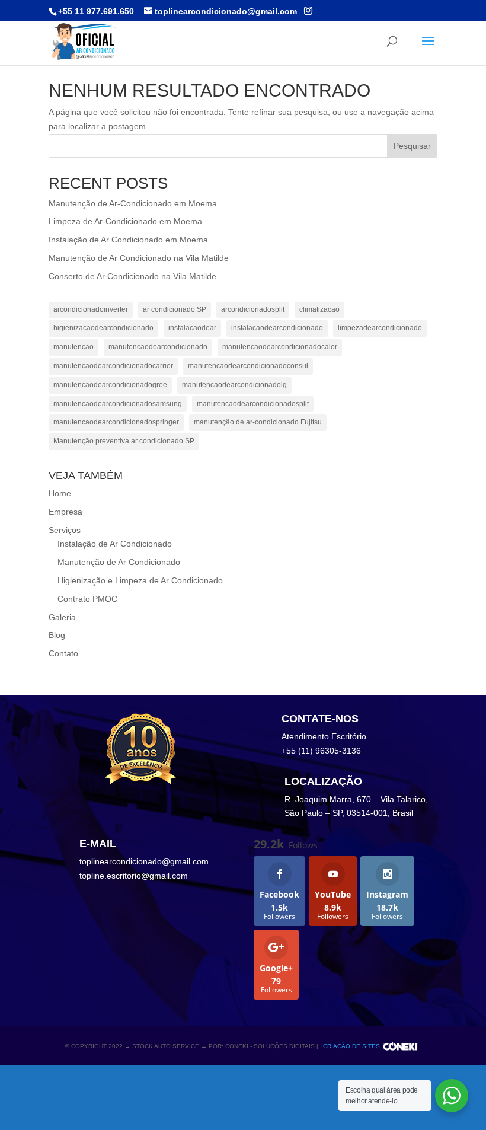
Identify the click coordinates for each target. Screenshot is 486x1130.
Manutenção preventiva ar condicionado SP (123, 441)
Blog (57, 635)
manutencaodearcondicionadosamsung (117, 404)
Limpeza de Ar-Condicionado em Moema (125, 221)
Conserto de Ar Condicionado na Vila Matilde (132, 276)
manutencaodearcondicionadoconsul (248, 366)
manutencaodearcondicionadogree (110, 385)
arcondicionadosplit (252, 309)
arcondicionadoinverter (90, 309)
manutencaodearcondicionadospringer (116, 422)
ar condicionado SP (174, 309)
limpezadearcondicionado (380, 328)
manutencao (73, 347)
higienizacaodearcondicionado (103, 328)
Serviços (65, 530)
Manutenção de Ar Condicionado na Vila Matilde (139, 258)
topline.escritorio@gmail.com (133, 875)
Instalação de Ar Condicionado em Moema (128, 239)
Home (60, 493)
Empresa (65, 511)
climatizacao (319, 309)
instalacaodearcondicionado (277, 328)
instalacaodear (192, 328)
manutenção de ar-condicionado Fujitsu (258, 422)
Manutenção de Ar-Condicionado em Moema (133, 203)
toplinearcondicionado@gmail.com (144, 861)
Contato (63, 653)
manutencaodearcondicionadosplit (253, 404)
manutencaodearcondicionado (157, 347)
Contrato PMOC (87, 599)
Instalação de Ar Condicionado (114, 543)
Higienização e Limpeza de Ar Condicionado (140, 580)
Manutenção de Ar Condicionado (118, 562)
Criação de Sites (351, 1046)
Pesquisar (412, 146)
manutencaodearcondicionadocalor (279, 347)
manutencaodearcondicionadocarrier (113, 366)
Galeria (62, 617)
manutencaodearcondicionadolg (234, 385)
